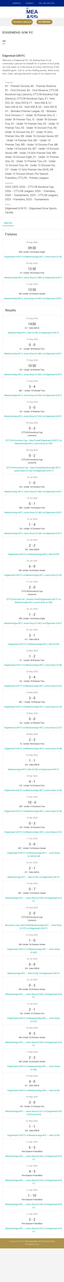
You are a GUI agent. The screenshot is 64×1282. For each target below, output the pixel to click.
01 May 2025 (32, 1121)
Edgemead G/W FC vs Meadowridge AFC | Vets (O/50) (33, 554)
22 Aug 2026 (32, 318)
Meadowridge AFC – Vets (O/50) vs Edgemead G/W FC (34, 973)
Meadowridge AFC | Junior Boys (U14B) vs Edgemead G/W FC (33, 512)
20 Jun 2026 (32, 609)
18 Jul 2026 (32, 477)
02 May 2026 (32, 755)
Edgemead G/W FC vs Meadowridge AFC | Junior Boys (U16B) (33, 790)
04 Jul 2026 (32, 561)
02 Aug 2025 (32, 935)
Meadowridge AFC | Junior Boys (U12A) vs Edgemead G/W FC (33, 416)
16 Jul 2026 (32, 540)
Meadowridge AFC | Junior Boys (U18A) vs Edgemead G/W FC (33, 353)
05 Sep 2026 (32, 242)
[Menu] (4, 12)
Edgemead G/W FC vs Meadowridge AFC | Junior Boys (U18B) (33, 748)
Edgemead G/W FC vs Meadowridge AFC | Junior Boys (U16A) (33, 686)
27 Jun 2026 (32, 582)
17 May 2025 (32, 1052)
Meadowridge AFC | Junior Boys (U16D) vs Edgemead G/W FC (33, 298)
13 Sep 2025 (32, 883)
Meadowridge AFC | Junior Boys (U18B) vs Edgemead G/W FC (33, 277)
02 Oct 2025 (32, 862)
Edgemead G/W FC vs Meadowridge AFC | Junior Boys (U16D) (33, 575)
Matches (8, 223)
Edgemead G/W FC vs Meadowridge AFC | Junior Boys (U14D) (33, 256)
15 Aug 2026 (32, 339)
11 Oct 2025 (32, 838)
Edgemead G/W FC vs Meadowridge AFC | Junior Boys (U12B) (33, 832)
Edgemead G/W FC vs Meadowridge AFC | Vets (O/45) (33, 644)
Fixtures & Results (22, 22)
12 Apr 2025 (32, 1142)
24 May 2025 (32, 1028)
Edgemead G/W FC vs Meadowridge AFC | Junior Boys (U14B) (33, 811)
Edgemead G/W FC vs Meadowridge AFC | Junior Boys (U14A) (33, 707)
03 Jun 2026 (32, 630)
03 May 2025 (32, 1097)
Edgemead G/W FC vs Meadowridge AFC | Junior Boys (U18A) (33, 665)
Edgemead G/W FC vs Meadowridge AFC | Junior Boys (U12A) (33, 727)
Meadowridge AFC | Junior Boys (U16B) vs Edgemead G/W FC (33, 491)
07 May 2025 (32, 1076)
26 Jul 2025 (32, 959)
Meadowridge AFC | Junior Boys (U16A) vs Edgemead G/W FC (33, 374)
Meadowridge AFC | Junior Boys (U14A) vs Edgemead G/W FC (33, 395)
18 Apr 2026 (32, 776)
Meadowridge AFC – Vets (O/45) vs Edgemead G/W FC (34, 877)
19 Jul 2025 (32, 1004)
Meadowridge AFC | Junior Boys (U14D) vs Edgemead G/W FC (33, 623)
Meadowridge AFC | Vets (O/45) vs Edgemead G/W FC (33, 332)
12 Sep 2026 (32, 284)
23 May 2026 (32, 651)
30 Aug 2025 (32, 907)
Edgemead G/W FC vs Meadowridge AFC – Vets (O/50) (34, 1135)
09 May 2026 (32, 734)
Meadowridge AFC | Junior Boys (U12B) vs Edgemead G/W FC (33, 533)
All (4, 44)
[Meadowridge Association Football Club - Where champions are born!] (32, 12)
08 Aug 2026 (32, 423)
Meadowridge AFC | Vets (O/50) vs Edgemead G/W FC (33, 769)
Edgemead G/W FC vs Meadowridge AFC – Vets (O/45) (34, 1090)
